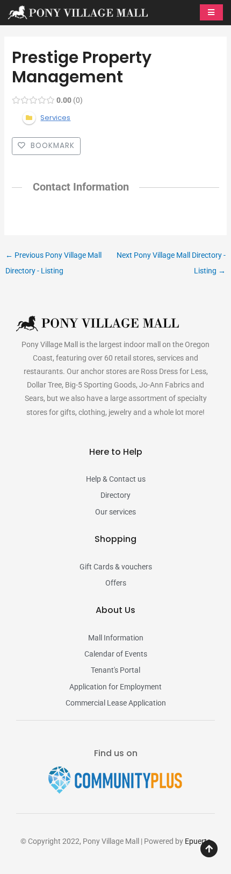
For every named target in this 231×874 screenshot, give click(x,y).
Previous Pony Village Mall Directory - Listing (53, 258)
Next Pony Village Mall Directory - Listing (171, 258)
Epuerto (198, 841)
